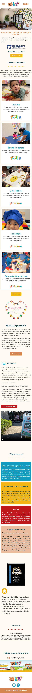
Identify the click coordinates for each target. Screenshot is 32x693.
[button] (3, 4)
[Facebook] (27, 4)
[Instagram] (24, 4)
